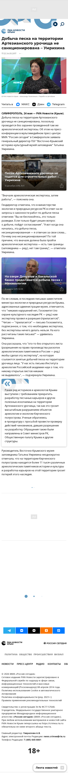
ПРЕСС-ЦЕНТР (25, 664)
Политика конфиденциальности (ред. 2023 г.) (27, 697)
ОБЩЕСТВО (25, 654)
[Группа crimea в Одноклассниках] (46, 630)
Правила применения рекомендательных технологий (32, 700)
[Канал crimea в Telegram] (9, 630)
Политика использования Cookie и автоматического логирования (31, 692)
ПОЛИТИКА (11, 654)
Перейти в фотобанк (47, 96)
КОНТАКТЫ (54, 664)
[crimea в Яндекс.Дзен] (34, 630)
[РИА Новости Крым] (13, 31)
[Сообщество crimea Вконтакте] (22, 630)
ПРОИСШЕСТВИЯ (43, 654)
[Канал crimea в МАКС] (59, 630)
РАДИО (40, 664)
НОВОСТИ (8, 664)
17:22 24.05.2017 (9, 53)
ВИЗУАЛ (58, 654)
